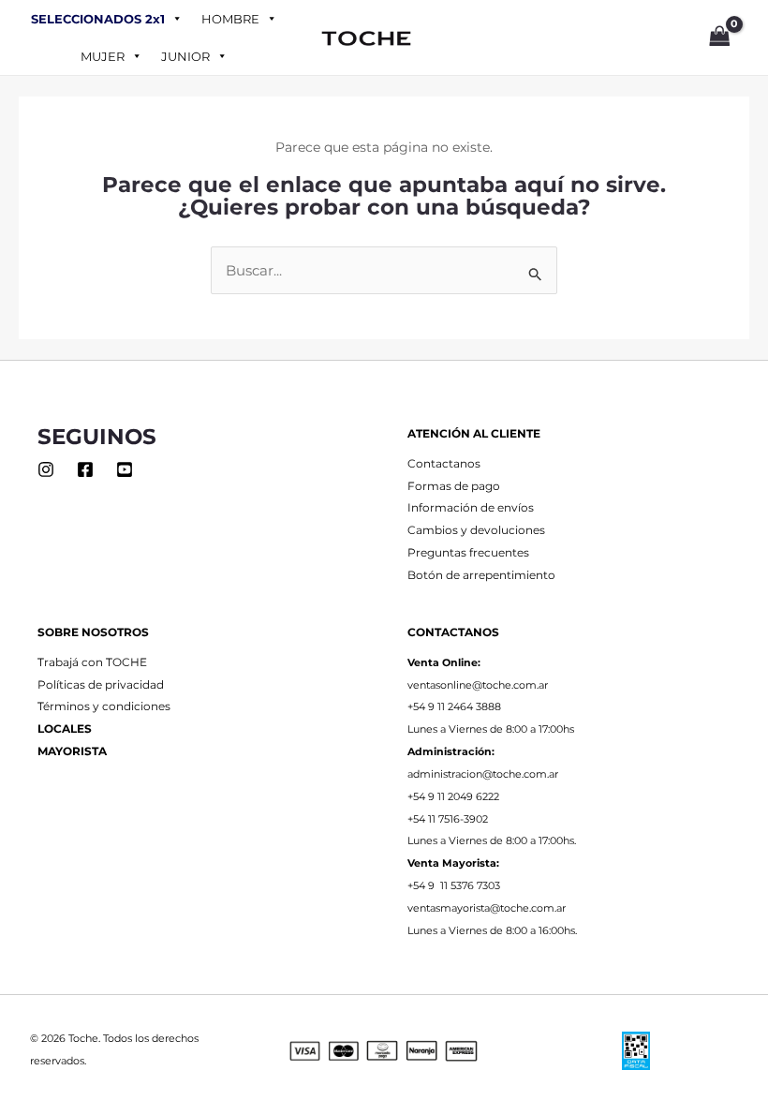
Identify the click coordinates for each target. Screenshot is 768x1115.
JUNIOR (185, 56)
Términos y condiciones (103, 706)
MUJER (103, 56)
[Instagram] (45, 469)
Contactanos (443, 463)
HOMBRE (230, 18)
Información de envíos (470, 507)
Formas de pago (453, 486)
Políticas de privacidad (100, 684)
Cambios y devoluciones (476, 530)
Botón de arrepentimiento (481, 575)
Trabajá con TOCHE (92, 662)
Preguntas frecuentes (468, 552)
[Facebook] (85, 469)
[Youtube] (124, 469)
